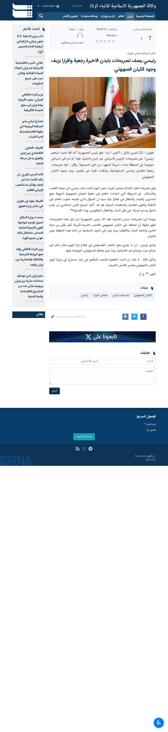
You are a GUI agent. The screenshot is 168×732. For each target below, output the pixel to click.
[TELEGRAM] (90, 449)
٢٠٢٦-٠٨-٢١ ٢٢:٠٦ (32, 301)
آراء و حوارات (108, 16)
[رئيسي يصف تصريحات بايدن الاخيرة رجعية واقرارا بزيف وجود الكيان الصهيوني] (102, 112)
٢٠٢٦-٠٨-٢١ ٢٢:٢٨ (32, 270)
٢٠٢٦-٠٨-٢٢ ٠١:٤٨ (32, 115)
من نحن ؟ (150, 424)
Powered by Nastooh (145, 458)
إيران (130, 16)
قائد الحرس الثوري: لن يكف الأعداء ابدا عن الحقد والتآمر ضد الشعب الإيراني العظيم (29, 182)
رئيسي (84, 295)
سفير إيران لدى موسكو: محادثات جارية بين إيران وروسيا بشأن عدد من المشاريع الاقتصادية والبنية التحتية (29, 286)
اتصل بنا (151, 430)
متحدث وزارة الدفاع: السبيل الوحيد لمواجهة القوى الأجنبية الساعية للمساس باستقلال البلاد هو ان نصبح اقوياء (30, 228)
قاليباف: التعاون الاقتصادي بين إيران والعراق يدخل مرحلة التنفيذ (31, 156)
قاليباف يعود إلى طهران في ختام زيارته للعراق (30, 204)
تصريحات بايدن (120, 295)
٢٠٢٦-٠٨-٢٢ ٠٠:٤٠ (32, 168)
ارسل (54, 391)
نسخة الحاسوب (84, 436)
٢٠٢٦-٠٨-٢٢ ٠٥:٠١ (32, 89)
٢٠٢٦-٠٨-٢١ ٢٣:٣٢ (32, 195)
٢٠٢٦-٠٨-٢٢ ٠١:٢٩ (32, 142)
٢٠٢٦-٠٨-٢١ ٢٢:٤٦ (32, 243)
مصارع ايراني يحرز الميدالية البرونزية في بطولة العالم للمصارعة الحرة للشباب (31, 129)
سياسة (72, 29)
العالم (121, 16)
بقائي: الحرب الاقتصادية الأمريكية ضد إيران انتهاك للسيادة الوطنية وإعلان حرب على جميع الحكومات (28, 73)
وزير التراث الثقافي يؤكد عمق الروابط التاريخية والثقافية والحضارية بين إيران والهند (29, 257)
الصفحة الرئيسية (145, 16)
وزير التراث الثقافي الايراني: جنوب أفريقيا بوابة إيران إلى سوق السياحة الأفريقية (30, 102)
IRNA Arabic (123, 6)
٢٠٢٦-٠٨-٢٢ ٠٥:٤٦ (32, 57)
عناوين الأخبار (70, 16)
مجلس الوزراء (100, 295)
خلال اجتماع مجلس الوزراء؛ (141, 53)
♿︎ (159, 722)
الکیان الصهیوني (143, 295)
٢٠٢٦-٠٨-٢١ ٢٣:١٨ (32, 211)
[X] (84, 449)
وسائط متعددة (89, 16)
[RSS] (77, 449)
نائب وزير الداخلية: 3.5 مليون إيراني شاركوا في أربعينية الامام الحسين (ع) (30, 44)
